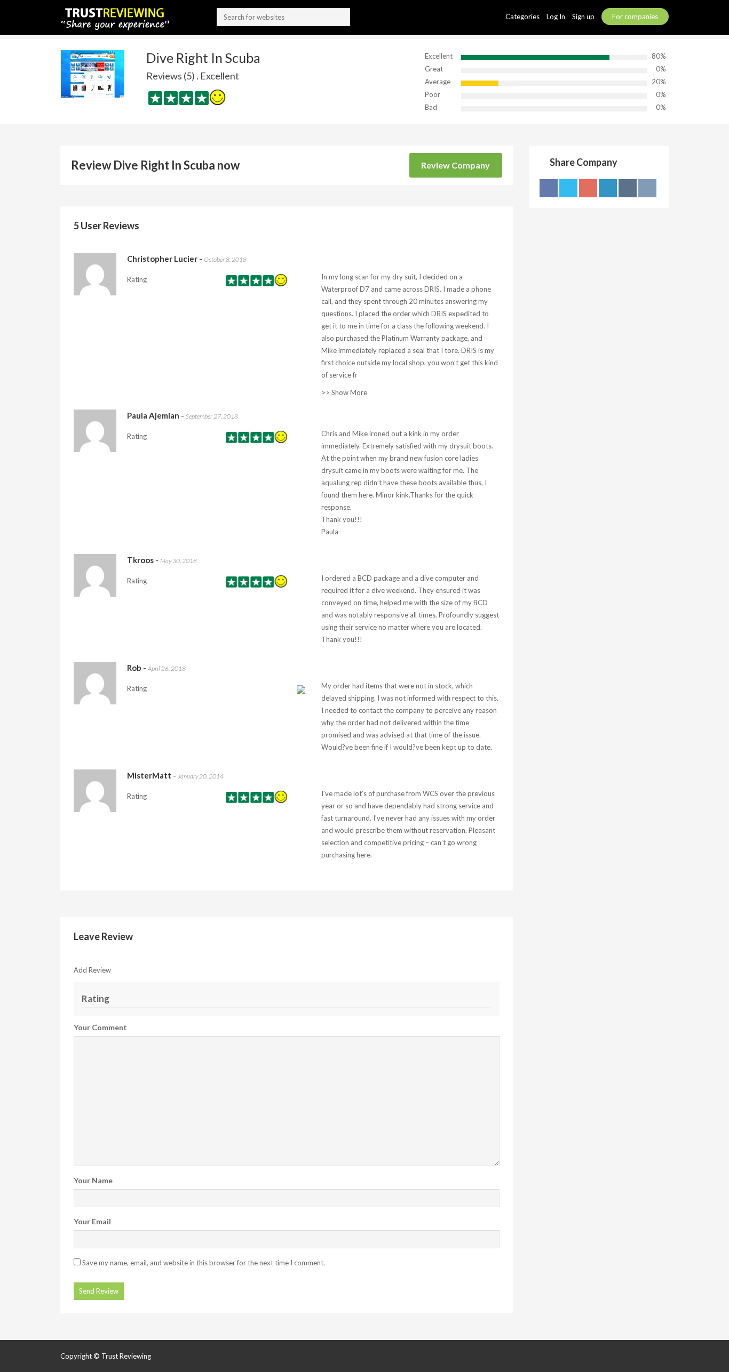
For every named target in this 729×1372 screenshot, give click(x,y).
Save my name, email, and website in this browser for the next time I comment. (203, 1262)
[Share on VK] (647, 188)
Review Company (455, 165)
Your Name (93, 1180)
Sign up (584, 16)
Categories (523, 16)
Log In (556, 16)
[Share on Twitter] (568, 188)
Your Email (92, 1221)
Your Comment (100, 1027)
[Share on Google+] (588, 188)
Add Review (92, 970)
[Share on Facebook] (549, 188)
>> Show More (344, 392)
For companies (635, 16)
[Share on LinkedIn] (608, 188)
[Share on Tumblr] (628, 188)
